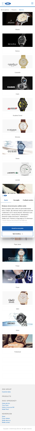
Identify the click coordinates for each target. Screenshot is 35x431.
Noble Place (5, 409)
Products (14, 10)
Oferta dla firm (6, 403)
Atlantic (17, 29)
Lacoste (17, 180)
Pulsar (17, 266)
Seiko (17, 330)
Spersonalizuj (17, 233)
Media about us (6, 420)
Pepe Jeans (17, 244)
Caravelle (17, 72)
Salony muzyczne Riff (8, 407)
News (3, 416)
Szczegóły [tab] (16, 200)
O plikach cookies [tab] (28, 200)
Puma (17, 287)
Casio (17, 94)
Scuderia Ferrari (17, 115)
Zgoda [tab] (6, 200)
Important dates (6, 392)
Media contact (6, 422)
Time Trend (5, 405)
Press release (6, 418)
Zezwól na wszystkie (17, 228)
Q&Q (17, 309)
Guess (17, 158)
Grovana (17, 137)
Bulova (17, 51)
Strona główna (5, 10)
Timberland (17, 352)
